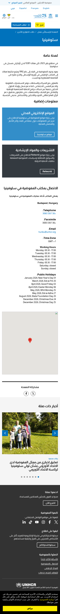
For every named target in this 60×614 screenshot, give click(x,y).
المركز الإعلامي (51, 568)
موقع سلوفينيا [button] (44, 134)
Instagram (43, 522)
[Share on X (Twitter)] (33, 393)
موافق (30, 608)
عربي (13, 8)
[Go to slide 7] (21, 477)
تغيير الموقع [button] (17, 3)
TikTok (30, 522)
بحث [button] (13, 17)
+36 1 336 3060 (49, 213)
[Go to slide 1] (37, 477)
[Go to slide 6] (23, 477)
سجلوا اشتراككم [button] (47, 545)
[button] (30, 340)
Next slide (5, 433)
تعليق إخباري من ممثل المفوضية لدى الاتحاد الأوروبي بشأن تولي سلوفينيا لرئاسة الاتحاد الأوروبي (34, 465)
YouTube (37, 522)
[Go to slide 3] (32, 477)
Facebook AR (49, 522)
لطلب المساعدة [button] (19, 25)
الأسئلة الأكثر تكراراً (49, 559)
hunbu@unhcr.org (47, 232)
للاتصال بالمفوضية (49, 564)
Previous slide (55, 433)
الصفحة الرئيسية (51, 32)
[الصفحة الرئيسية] (43, 16)
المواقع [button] (4, 17)
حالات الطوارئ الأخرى (25, 32)
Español (23, 8)
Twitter (56, 522)
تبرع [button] (9, 17)
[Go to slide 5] (26, 477)
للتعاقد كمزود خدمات (48, 572)
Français (35, 8)
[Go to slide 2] (34, 477)
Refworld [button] (46, 171)
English (46, 8)
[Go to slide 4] (29, 477)
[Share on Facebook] (26, 393)
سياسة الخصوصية (47, 600)
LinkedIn (24, 522)
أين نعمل (41, 32)
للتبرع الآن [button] (50, 503)
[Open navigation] (56, 16)
